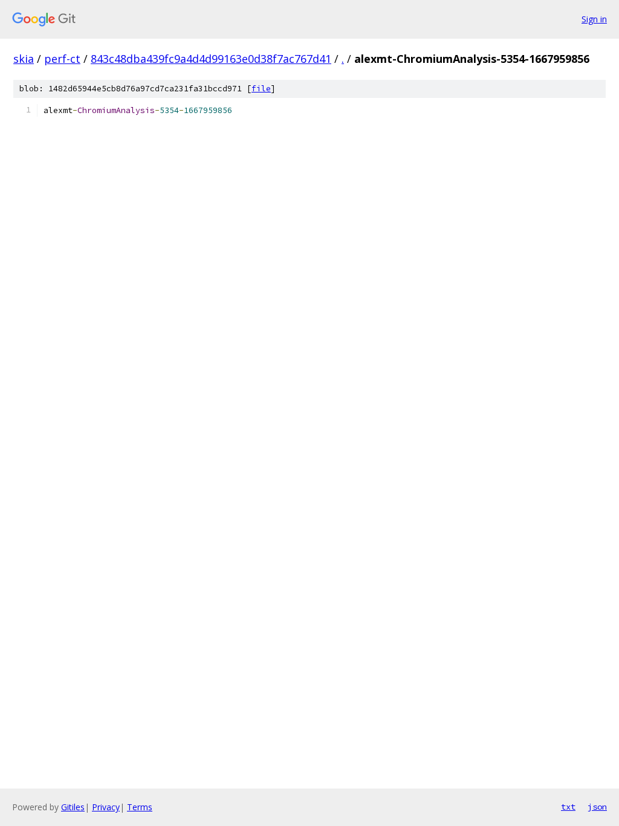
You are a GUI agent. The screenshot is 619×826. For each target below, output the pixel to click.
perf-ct (62, 58)
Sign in (594, 19)
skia (23, 58)
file (261, 88)
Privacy (106, 807)
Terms (139, 807)
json (597, 806)
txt (568, 806)
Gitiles (73, 807)
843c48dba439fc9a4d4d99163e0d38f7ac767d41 (211, 58)
